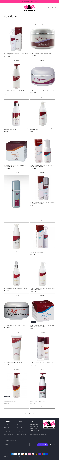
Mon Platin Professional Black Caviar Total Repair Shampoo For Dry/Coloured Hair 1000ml (42, 289)
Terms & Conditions (8, 434)
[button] (3, 7)
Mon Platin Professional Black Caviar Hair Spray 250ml (15, 288)
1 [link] (25, 413)
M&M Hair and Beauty (11, 456)
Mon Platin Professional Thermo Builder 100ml (13, 362)
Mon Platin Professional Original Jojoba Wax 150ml (14, 325)
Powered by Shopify (18, 456)
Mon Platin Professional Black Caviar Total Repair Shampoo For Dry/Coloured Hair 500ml (16, 128)
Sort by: (34, 24)
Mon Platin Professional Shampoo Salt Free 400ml (14, 251)
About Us (6, 424)
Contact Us (6, 427)
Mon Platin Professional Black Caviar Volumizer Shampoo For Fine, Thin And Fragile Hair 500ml (42, 400)
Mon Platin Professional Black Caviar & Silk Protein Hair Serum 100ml (41, 363)
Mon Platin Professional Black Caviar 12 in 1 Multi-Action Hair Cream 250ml (16, 54)
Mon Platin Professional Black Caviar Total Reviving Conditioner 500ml (14, 91)
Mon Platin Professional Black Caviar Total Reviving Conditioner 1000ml (41, 128)
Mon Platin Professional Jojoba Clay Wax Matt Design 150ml (42, 90)
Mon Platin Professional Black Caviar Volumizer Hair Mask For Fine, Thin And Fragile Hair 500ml (42, 326)
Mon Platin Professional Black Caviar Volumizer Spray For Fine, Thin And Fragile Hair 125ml (42, 251)
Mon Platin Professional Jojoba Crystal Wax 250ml (40, 53)
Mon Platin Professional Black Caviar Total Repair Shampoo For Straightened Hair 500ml (16, 400)
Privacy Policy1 (7, 431)
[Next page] (33, 413)
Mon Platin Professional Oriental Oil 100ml (13, 215)
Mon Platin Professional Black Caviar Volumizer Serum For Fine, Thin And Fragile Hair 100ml (42, 203)
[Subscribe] (27, 444)
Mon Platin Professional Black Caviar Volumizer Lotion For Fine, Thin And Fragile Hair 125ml (42, 166)
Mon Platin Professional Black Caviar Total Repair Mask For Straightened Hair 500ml (16, 166)
